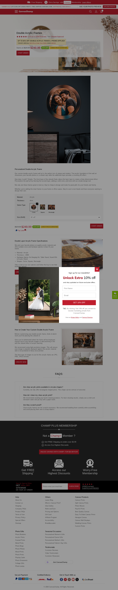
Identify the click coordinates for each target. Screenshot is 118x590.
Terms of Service (87, 317)
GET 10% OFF (79, 303)
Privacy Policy (75, 317)
